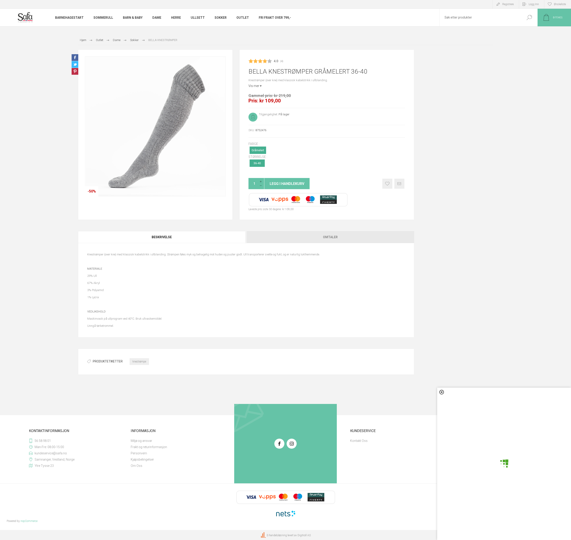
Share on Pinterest (75, 71)
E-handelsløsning (277, 535)
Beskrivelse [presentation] (162, 237)
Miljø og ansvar (141, 441)
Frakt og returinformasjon (149, 447)
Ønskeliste (387, 184)
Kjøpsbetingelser (142, 459)
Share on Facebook (75, 57)
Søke (529, 17)
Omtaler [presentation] (330, 237)
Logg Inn (534, 4)
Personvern (139, 453)
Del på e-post (399, 184)
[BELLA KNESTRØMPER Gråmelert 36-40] (155, 126)
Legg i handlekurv (287, 184)
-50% (92, 191)
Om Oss (136, 466)
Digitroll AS (304, 535)
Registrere (508, 4)
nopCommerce (29, 521)
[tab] (162, 237)
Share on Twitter (75, 64)
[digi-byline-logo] (264, 535)
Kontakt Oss (359, 441)
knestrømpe (139, 361)
